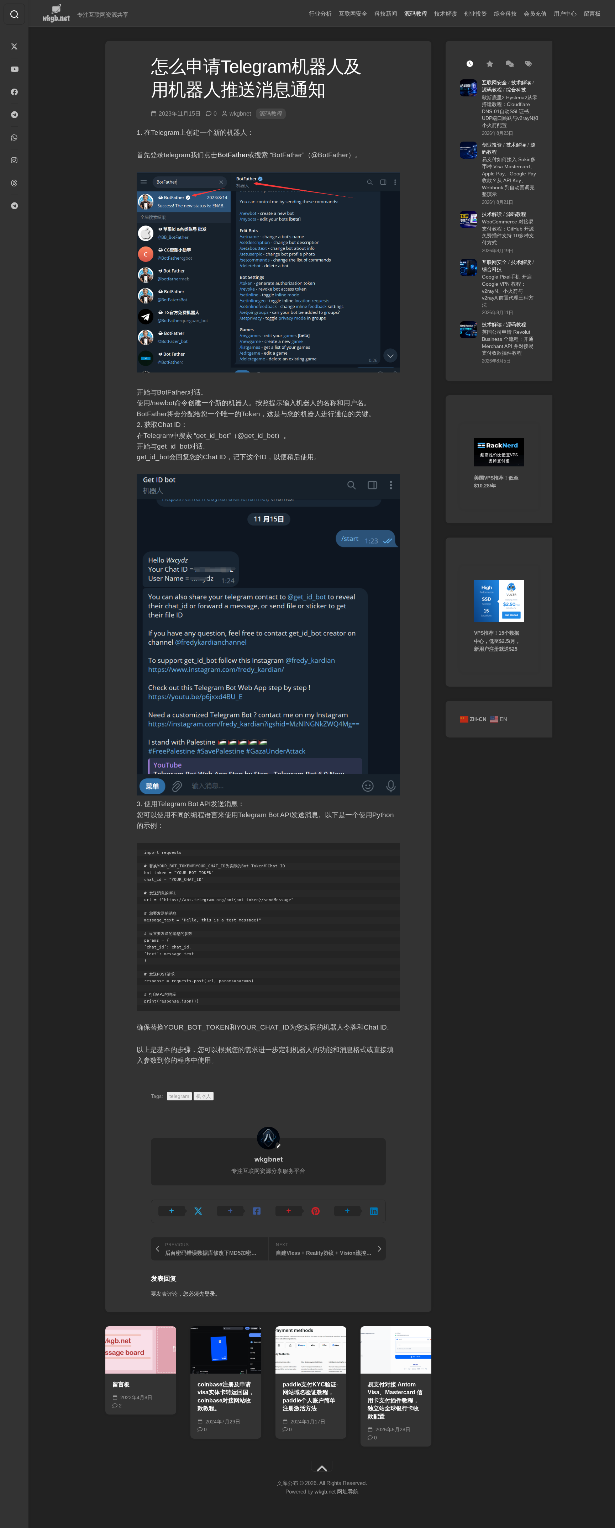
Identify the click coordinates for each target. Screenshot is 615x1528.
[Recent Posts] (469, 64)
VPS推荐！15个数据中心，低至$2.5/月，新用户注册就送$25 (497, 641)
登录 (209, 1294)
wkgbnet (240, 114)
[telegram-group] (14, 206)
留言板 (592, 14)
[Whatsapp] (14, 138)
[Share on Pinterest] (297, 1211)
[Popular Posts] (489, 64)
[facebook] (14, 92)
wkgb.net (326, 1492)
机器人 (203, 1096)
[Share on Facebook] (239, 1211)
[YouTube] (14, 69)
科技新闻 (385, 14)
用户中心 (565, 14)
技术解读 (445, 14)
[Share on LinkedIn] (356, 1211)
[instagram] (14, 160)
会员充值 (535, 14)
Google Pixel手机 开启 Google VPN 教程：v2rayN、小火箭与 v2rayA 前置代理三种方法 (507, 290)
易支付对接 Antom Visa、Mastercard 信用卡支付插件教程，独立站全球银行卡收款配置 (395, 1400)
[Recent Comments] (509, 64)
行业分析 (320, 14)
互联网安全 (353, 14)
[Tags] (528, 64)
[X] (14, 47)
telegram (179, 1096)
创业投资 (475, 14)
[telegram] (14, 115)
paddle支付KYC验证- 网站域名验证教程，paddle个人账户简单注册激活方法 (310, 1396)
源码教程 (415, 14)
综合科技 (505, 14)
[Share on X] (180, 1211)
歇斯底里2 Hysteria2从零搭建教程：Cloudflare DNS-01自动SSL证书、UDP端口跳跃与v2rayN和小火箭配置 (510, 111)
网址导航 (347, 1492)
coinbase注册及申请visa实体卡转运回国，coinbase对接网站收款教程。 (226, 1396)
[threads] (14, 183)
